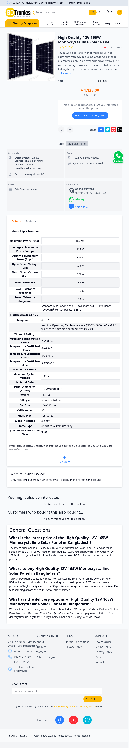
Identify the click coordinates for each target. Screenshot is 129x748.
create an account (90, 480)
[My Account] (120, 12)
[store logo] (18, 12)
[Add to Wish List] (61, 129)
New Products (51, 23)
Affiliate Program (47, 657)
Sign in (71, 480)
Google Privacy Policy (64, 706)
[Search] (93, 12)
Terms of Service (88, 706)
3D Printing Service (80, 23)
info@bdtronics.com (79, 2)
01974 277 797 (22, 656)
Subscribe (92, 699)
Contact (118, 23)
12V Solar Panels (77, 143)
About (40, 642)
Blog (107, 23)
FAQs (98, 657)
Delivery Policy (103, 652)
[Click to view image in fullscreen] (31, 56)
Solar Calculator (96, 23)
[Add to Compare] (70, 129)
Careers (41, 652)
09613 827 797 (22, 662)
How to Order (64, 23)
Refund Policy (103, 647)
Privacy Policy (74, 647)
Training (42, 647)
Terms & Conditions (77, 642)
